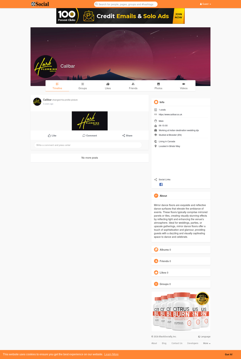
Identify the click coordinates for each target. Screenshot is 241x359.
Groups (164, 284)
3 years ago (48, 103)
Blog (164, 343)
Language (205, 337)
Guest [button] (205, 3)
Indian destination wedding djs (184, 130)
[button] (126, 4)
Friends (164, 261)
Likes (163, 272)
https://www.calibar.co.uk (170, 114)
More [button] (206, 343)
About (154, 343)
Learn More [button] (111, 354)
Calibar (68, 65)
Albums (164, 249)
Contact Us (176, 343)
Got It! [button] (229, 354)
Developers (192, 343)
